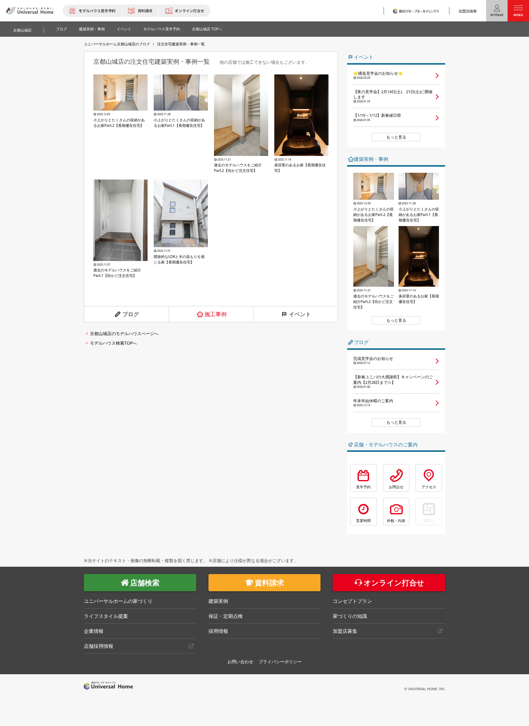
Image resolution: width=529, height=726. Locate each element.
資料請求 (145, 10)
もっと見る (396, 137)
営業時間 (363, 520)
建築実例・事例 (92, 29)
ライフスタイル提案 (106, 616)
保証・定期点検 (225, 616)
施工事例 (215, 314)
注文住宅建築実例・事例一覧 (181, 44)
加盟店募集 (468, 10)
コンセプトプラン (352, 601)
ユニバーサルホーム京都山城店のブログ (117, 44)
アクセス (429, 487)
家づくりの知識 (350, 616)
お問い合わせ (240, 661)
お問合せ (396, 487)
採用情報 (218, 631)
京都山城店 (22, 30)
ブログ (61, 29)
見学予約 (363, 487)
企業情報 (93, 631)
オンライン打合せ (189, 10)
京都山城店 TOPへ (207, 29)
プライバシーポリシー (280, 661)
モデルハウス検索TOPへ (113, 343)
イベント (124, 29)
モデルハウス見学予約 (97, 10)
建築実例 (218, 601)
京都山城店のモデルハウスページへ (124, 333)
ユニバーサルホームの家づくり (118, 601)
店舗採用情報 (98, 646)
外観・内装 (396, 520)
